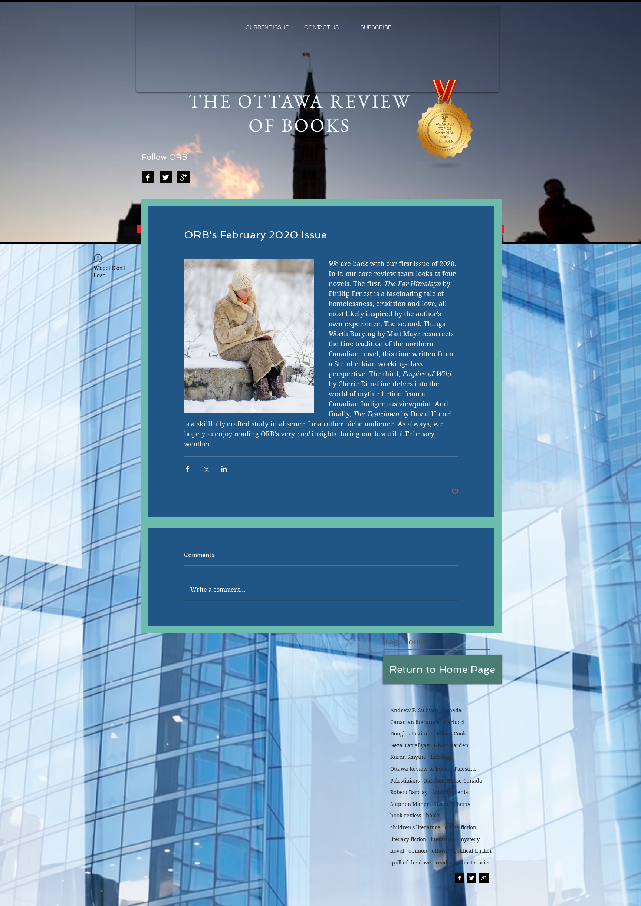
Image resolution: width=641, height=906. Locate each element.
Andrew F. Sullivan (414, 710)
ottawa (440, 850)
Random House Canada (453, 780)
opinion (417, 850)
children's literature (415, 827)
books (433, 815)
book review (405, 815)
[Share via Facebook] (187, 468)
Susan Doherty (452, 804)
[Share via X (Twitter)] (205, 468)
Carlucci (454, 722)
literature (443, 839)
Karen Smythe (408, 757)
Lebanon (442, 757)
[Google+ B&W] (183, 177)
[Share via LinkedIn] (223, 468)
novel (397, 850)
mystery (469, 839)
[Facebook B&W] (148, 177)
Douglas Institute (411, 733)
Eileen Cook (451, 733)
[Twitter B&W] (166, 177)
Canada (452, 710)
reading (445, 862)
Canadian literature (415, 722)
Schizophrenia (450, 792)
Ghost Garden (451, 745)
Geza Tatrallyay (410, 745)
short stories (475, 862)
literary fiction (408, 839)
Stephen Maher (409, 804)
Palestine (465, 769)
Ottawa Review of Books (420, 769)
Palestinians (405, 780)
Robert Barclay (409, 792)
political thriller (472, 850)
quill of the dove (410, 862)
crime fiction (460, 827)
